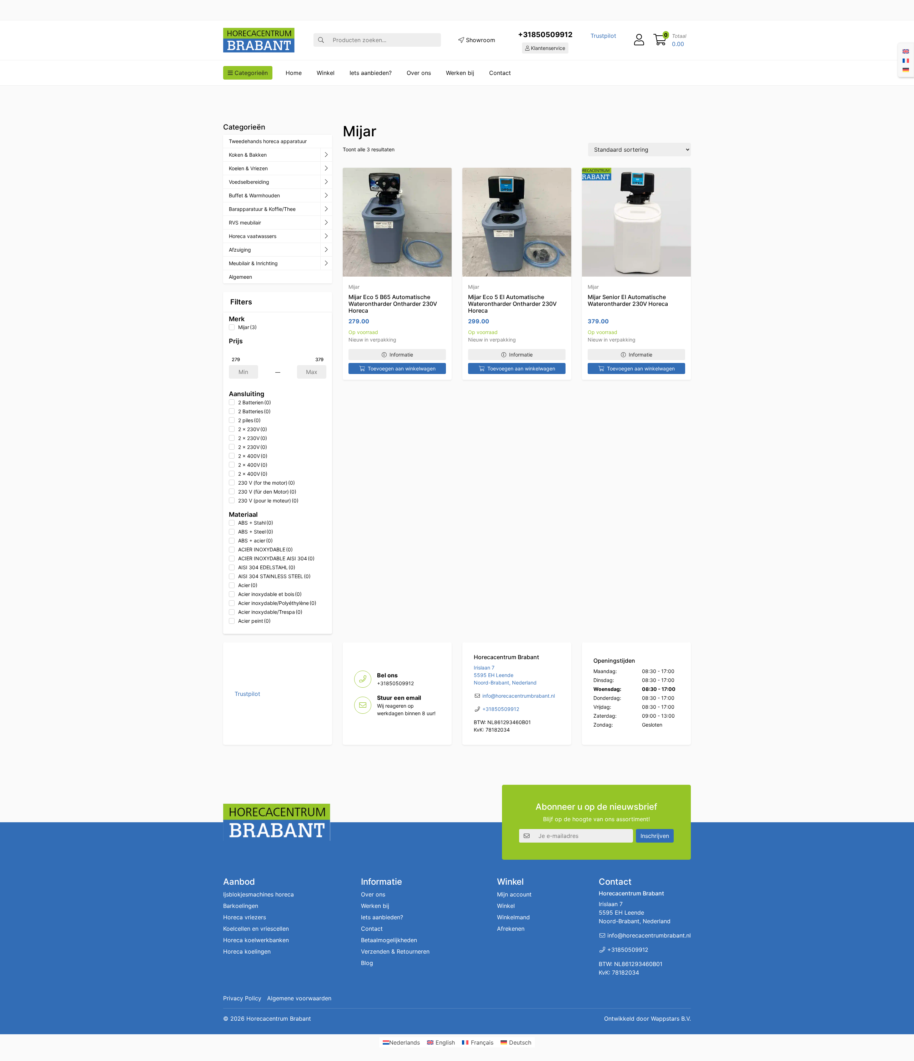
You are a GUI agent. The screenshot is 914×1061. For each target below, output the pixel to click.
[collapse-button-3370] (326, 182)
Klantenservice (547, 48)
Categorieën (250, 72)
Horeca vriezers (244, 917)
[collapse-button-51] (326, 222)
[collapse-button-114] (326, 155)
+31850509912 (545, 34)
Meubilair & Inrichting (253, 263)
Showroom (479, 40)
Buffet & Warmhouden (254, 195)
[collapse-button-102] (326, 263)
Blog (367, 962)
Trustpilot (603, 35)
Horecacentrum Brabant (278, 1018)
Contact (500, 72)
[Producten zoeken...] (320, 40)
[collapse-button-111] (326, 209)
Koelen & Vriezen (248, 168)
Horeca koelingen (247, 951)
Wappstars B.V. (671, 1018)
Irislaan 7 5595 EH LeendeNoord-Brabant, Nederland (505, 675)
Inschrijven (655, 835)
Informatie (401, 355)
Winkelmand (513, 917)
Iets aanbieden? (371, 72)
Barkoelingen (240, 905)
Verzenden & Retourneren (395, 951)
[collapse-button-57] (326, 195)
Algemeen (240, 277)
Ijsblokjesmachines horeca (258, 894)
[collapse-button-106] (326, 168)
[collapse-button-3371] (326, 250)
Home (294, 72)
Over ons (419, 72)
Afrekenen (510, 928)
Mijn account (514, 894)
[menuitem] (906, 50)
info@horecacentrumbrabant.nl (518, 696)
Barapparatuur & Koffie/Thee (262, 209)
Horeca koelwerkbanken (256, 940)
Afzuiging (240, 250)
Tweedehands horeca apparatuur (268, 141)
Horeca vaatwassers (252, 236)
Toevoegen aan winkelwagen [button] (402, 368)
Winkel (326, 72)
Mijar (354, 287)
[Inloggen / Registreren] (639, 40)
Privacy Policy (242, 998)
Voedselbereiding (249, 182)
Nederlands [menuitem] (404, 1042)
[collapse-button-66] (326, 236)
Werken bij (460, 72)
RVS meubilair (245, 222)
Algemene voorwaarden (299, 998)
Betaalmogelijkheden (389, 940)
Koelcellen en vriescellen (256, 928)
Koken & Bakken (248, 155)
